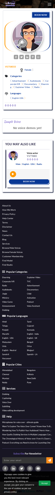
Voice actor (31, 153)
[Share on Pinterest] (33, 57)
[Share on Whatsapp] (38, 57)
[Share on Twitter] (21, 57)
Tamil (29, 322)
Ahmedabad (7, 370)
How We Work (9, 210)
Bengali (30, 342)
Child (29, 294)
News (4, 231)
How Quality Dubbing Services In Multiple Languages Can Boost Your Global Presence (27, 434)
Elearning (6, 277)
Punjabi (5, 330)
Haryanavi (6, 358)
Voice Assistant (33, 306)
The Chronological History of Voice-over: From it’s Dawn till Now (27, 438)
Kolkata (30, 374)
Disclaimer (7, 226)
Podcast (30, 302)
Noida (4, 382)
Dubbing (5, 310)
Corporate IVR (8, 281)
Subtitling (6, 406)
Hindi (4, 322)
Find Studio (7, 265)
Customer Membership (12, 256)
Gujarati (30, 326)
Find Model (7, 260)
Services (6, 243)
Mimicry (5, 298)
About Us (6, 205)
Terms (5, 222)
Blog (4, 239)
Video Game (7, 302)
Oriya (29, 346)
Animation (31, 298)
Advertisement (33, 285)
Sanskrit (5, 354)
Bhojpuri (30, 350)
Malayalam (7, 342)
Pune (29, 382)
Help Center (7, 218)
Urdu (4, 346)
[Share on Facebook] (16, 57)
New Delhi (31, 378)
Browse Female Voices (12, 252)
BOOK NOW (40, 15)
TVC (29, 281)
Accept (44, 483)
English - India (33, 334)
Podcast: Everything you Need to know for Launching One (26, 443)
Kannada (30, 330)
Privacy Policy (8, 214)
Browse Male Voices (11, 248)
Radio (4, 285)
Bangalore (31, 370)
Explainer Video (33, 277)
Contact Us (7, 235)
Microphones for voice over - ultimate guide (20, 422)
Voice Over (6, 402)
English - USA (7, 338)
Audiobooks (7, 289)
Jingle (4, 294)
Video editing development (13, 410)
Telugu (5, 326)
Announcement (8, 306)
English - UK (32, 338)
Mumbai (5, 378)
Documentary (33, 289)
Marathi (5, 334)
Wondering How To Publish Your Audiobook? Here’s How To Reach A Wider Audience (27, 430)
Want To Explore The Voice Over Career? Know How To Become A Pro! (27, 426)
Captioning (6, 398)
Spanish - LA (32, 354)
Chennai (5, 374)
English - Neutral (9, 350)
